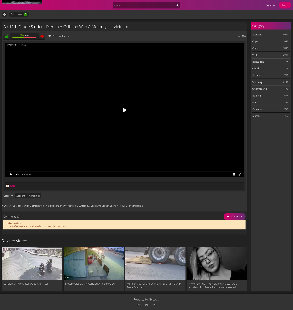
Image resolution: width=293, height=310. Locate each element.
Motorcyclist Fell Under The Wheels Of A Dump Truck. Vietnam (154, 285)
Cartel (255, 68)
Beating (256, 95)
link (139, 304)
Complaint (34, 195)
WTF (254, 54)
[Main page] (22, 5)
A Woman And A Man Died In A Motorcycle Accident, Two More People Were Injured (213, 285)
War (254, 102)
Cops (255, 41)
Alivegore (154, 299)
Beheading (258, 61)
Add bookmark (61, 36)
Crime (255, 48)
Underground (259, 88)
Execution (257, 109)
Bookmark (18, 14)
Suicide (256, 75)
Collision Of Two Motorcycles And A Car (25, 283)
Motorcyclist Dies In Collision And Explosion (90, 283)
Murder (256, 116)
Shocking (257, 82)
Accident (20, 195)
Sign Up (270, 5)
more (12, 185)
